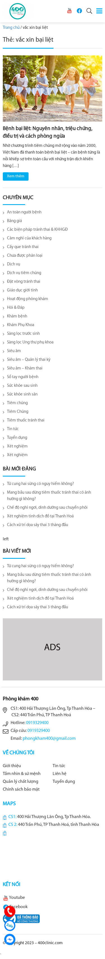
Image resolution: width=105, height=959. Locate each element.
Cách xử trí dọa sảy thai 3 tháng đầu (37, 525)
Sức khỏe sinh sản (22, 394)
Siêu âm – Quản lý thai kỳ (28, 360)
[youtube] (69, 11)
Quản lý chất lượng (20, 781)
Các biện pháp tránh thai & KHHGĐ (37, 230)
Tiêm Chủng (17, 412)
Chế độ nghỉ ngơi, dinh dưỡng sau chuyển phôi (47, 508)
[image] (52, 88)
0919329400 (37, 723)
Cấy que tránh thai (23, 247)
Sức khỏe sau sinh (22, 386)
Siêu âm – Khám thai (25, 368)
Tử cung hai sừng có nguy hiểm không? (40, 484)
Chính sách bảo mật (21, 789)
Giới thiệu (12, 766)
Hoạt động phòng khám (27, 299)
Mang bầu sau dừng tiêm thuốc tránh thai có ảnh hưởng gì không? (49, 496)
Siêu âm (14, 351)
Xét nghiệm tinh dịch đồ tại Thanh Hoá (40, 516)
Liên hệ (59, 774)
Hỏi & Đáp (16, 308)
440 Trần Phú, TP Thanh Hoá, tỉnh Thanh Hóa (58, 825)
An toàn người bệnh (24, 212)
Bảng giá (14, 221)
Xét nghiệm (17, 446)
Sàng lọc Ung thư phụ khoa (30, 342)
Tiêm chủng (17, 403)
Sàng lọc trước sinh (23, 334)
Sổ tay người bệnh (22, 377)
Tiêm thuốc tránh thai (26, 420)
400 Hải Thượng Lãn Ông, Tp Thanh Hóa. (54, 817)
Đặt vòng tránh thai (23, 282)
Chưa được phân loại (25, 256)
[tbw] (21, 918)
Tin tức (13, 429)
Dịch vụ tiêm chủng (24, 273)
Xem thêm (15, 176)
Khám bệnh (17, 316)
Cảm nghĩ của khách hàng (29, 238)
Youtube (16, 898)
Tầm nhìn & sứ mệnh (22, 774)
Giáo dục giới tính (22, 290)
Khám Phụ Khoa (20, 325)
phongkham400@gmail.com (49, 738)
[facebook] (79, 11)
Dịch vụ (13, 264)
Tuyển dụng (17, 438)
